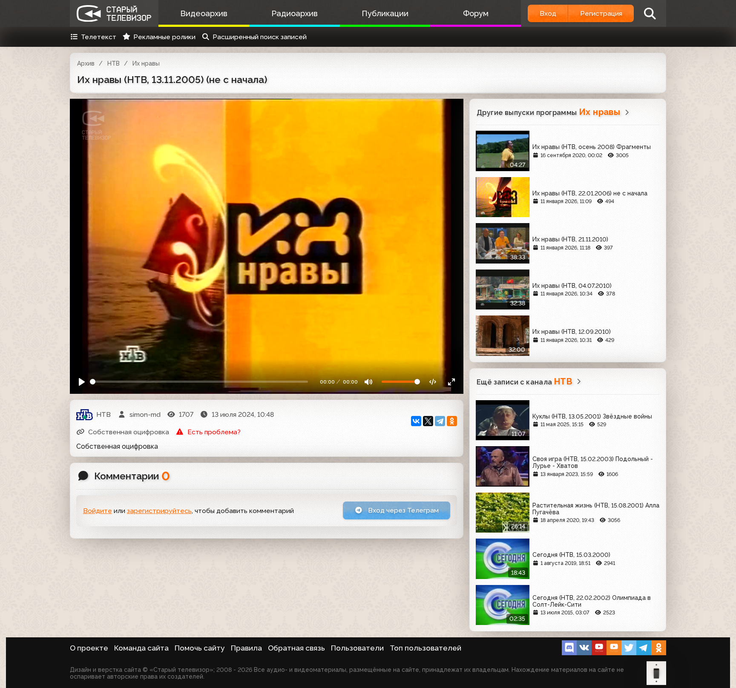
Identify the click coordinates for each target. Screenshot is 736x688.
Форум (476, 13)
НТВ (113, 63)
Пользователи (357, 648)
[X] (428, 421)
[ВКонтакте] (416, 421)
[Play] (82, 382)
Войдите (97, 511)
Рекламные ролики (164, 37)
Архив (86, 63)
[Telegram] (440, 421)
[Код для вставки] (433, 382)
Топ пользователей (425, 648)
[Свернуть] (451, 382)
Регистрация (601, 13)
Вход (548, 13)
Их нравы (146, 63)
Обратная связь (296, 648)
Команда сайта (141, 648)
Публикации (385, 13)
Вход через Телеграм (402, 510)
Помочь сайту (200, 648)
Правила (246, 648)
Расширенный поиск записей (260, 37)
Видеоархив (203, 13)
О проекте (89, 648)
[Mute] (369, 382)
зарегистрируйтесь (159, 511)
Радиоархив (294, 13)
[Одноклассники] (452, 421)
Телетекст (98, 37)
